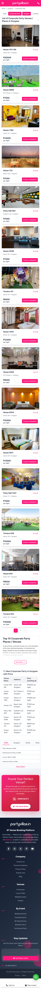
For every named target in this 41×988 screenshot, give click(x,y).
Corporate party (20, 917)
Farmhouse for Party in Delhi (11, 753)
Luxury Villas (20, 893)
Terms (24, 975)
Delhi (6, 743)
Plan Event (31, 985)
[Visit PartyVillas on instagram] (14, 849)
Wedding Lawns (20, 897)
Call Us (11, 985)
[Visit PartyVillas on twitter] (20, 849)
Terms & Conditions (21, 865)
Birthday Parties (20, 921)
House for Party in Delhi (10, 761)
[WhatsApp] (36, 977)
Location (35, 13)
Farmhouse (21, 890)
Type (4, 13)
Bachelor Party (20, 925)
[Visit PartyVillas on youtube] (32, 849)
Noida (28, 743)
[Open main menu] (3, 3)
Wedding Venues (20, 914)
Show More (20, 767)
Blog (20, 876)
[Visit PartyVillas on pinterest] (26, 849)
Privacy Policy (20, 869)
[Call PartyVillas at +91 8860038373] (38, 3)
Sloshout (8, 840)
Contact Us (21, 862)
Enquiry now (20, 873)
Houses (20, 900)
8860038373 (23, 799)
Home (3, 8)
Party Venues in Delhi (9, 748)
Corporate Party (20, 8)
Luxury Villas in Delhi (9, 757)
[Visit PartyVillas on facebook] (8, 849)
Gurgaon (10, 8)
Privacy (17, 975)
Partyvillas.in (16, 972)
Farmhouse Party (20, 928)
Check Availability (30, 59)
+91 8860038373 (11, 965)
